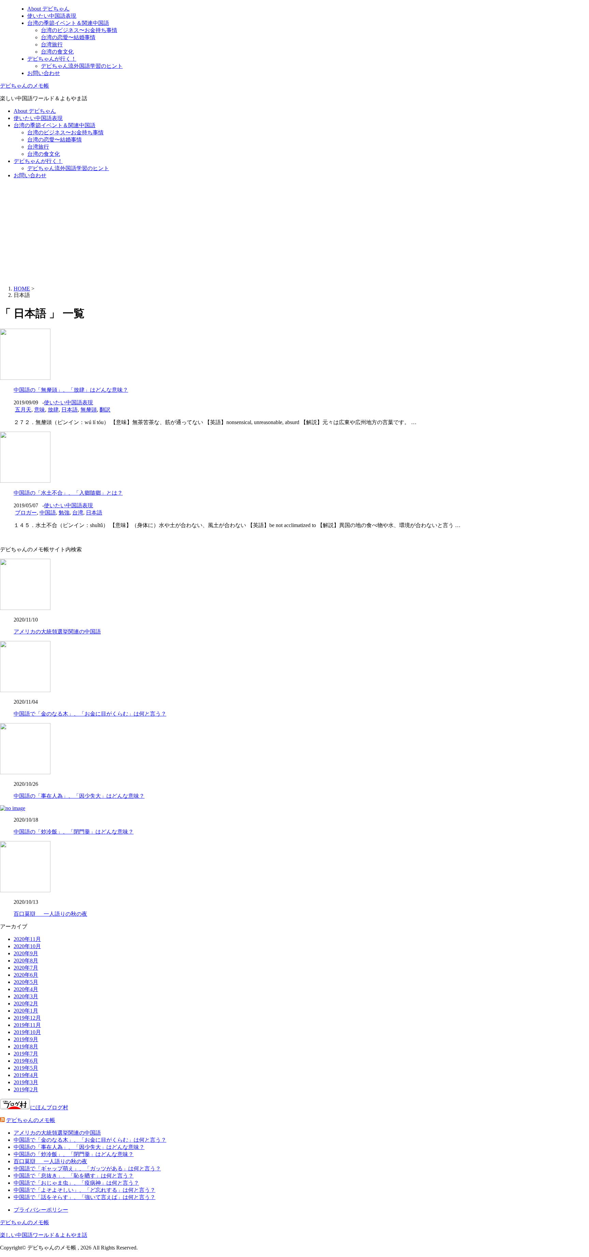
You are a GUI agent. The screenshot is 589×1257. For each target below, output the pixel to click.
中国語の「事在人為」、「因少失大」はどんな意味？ (79, 796)
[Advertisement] (294, 232)
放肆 (53, 410)
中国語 (48, 512)
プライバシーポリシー (41, 1210)
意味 (39, 410)
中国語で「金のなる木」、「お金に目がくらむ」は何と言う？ (90, 714)
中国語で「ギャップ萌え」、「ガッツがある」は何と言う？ (87, 1168)
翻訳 (105, 410)
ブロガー (26, 512)
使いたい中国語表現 (51, 16)
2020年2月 (26, 1003)
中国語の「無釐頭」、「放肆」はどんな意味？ (71, 390)
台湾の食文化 (57, 52)
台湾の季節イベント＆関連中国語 (68, 23)
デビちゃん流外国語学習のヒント (82, 66)
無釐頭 (88, 410)
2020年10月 (27, 946)
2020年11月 (27, 939)
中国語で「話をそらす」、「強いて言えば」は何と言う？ (84, 1197)
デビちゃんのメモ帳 (24, 86)
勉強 (64, 512)
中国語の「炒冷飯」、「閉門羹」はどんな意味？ (74, 832)
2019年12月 (27, 1018)
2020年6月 (26, 975)
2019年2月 (26, 1089)
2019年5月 (26, 1068)
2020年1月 (26, 1011)
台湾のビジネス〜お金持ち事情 (79, 30)
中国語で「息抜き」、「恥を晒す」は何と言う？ (74, 1176)
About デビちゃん (48, 9)
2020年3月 (26, 996)
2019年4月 (26, 1075)
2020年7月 (26, 968)
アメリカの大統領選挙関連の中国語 (57, 631)
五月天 (23, 410)
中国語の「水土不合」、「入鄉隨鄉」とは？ (68, 493)
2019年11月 (27, 1025)
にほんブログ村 (49, 1107)
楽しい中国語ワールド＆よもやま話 (43, 1235)
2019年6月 (26, 1061)
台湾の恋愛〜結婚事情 (68, 37)
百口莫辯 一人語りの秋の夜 (50, 914)
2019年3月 (26, 1082)
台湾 (77, 512)
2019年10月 (27, 1032)
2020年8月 (26, 960)
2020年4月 (26, 989)
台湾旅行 (52, 44)
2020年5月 (26, 982)
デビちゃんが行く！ (51, 59)
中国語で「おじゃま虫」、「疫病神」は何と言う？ (76, 1183)
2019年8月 (26, 1046)
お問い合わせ (43, 73)
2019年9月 (26, 1039)
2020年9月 (26, 953)
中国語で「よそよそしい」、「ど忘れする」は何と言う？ (84, 1190)
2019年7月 (26, 1054)
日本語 (69, 410)
